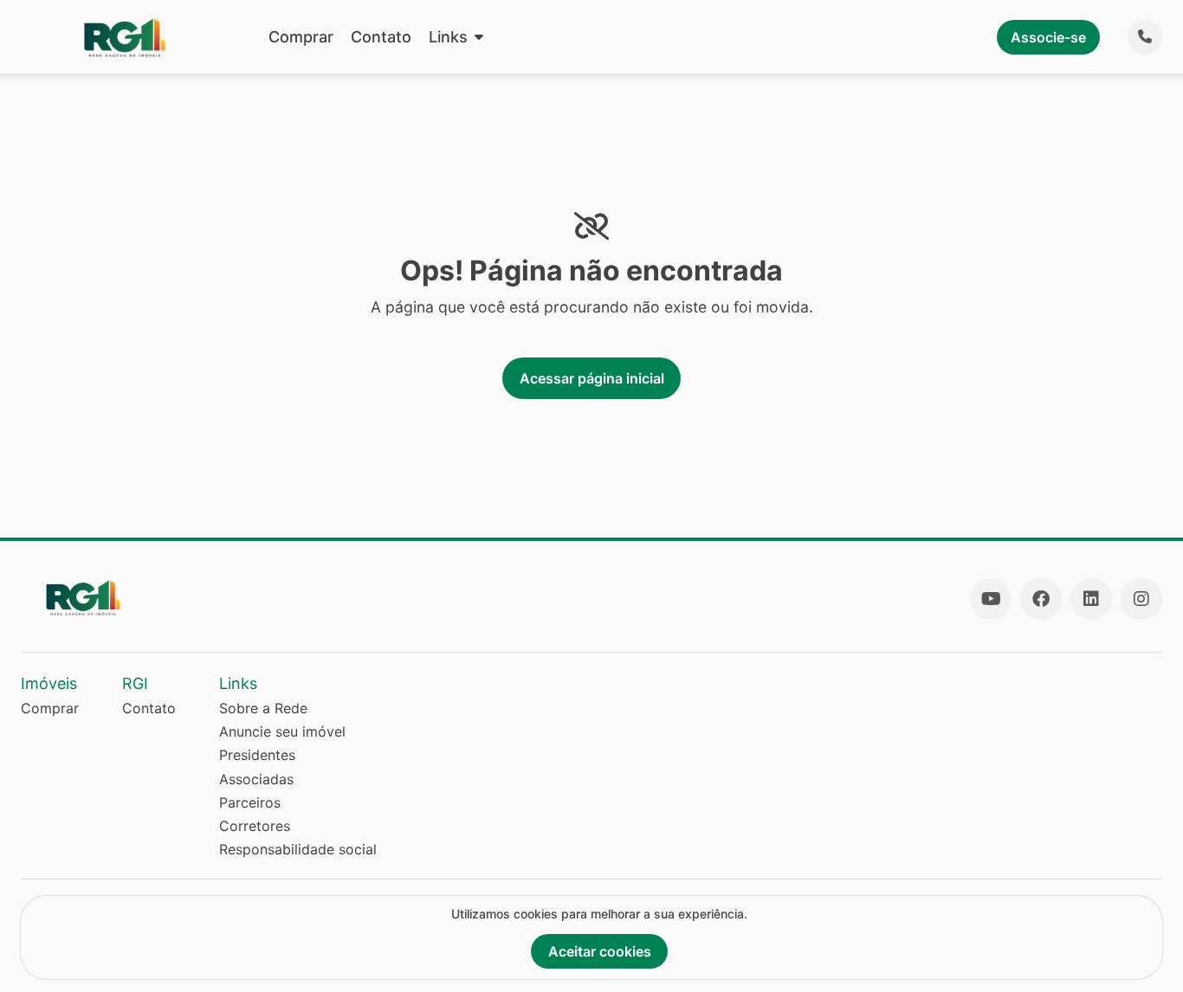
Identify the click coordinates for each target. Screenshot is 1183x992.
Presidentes (257, 754)
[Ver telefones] (1145, 37)
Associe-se (1048, 37)
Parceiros (250, 802)
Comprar (300, 37)
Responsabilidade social (298, 849)
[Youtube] (991, 599)
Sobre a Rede (263, 708)
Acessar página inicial (592, 378)
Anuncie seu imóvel (282, 731)
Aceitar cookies (599, 951)
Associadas (256, 779)
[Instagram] (1141, 599)
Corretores (254, 825)
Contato (381, 37)
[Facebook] (1041, 599)
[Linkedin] (1091, 599)
